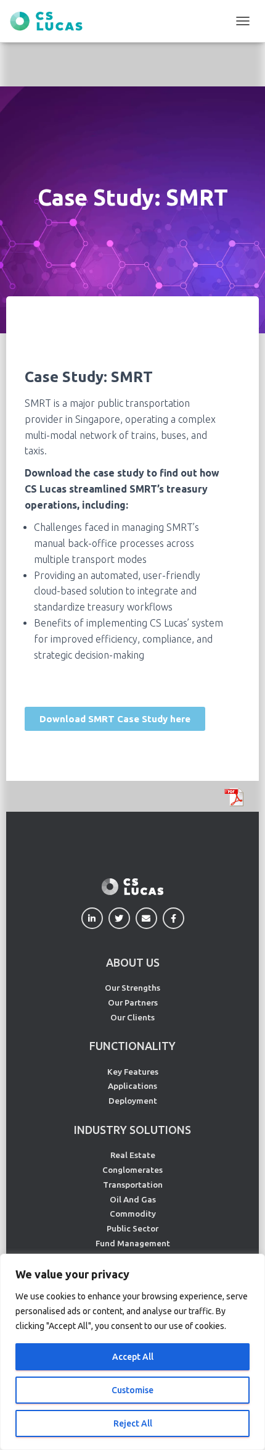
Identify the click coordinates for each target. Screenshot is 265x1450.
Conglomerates (132, 1170)
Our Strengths (132, 988)
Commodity (133, 1214)
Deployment (132, 1101)
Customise (132, 1390)
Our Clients (132, 1017)
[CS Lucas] (50, 21)
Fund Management (133, 1243)
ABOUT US (133, 962)
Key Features (132, 1072)
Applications (132, 1086)
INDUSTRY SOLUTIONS (132, 1129)
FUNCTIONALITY (132, 1046)
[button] (115, 719)
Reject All (132, 1423)
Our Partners (133, 1002)
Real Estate (132, 1155)
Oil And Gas (133, 1199)
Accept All (132, 1357)
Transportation (133, 1185)
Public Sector (132, 1228)
